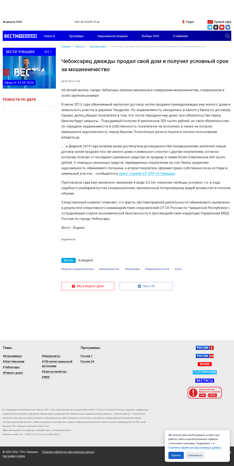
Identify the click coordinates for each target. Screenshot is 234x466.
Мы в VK (149, 286)
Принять (176, 455)
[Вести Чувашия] (20, 36)
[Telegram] (209, 27)
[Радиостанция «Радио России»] (205, 372)
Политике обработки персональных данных (194, 447)
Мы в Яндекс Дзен (90, 286)
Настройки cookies (14, 456)
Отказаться (195, 455)
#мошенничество (109, 269)
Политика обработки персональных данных (68, 452)
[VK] (227, 27)
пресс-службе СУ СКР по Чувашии (147, 173)
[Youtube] (221, 27)
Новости (80, 46)
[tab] (68, 260)
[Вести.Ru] (205, 356)
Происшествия (97, 46)
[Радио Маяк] (205, 364)
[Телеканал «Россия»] (205, 348)
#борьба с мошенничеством (77, 269)
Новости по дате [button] (19, 99)
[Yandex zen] (215, 27)
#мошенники (132, 269)
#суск (178, 269)
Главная (65, 46)
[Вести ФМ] (204, 381)
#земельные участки (157, 269)
